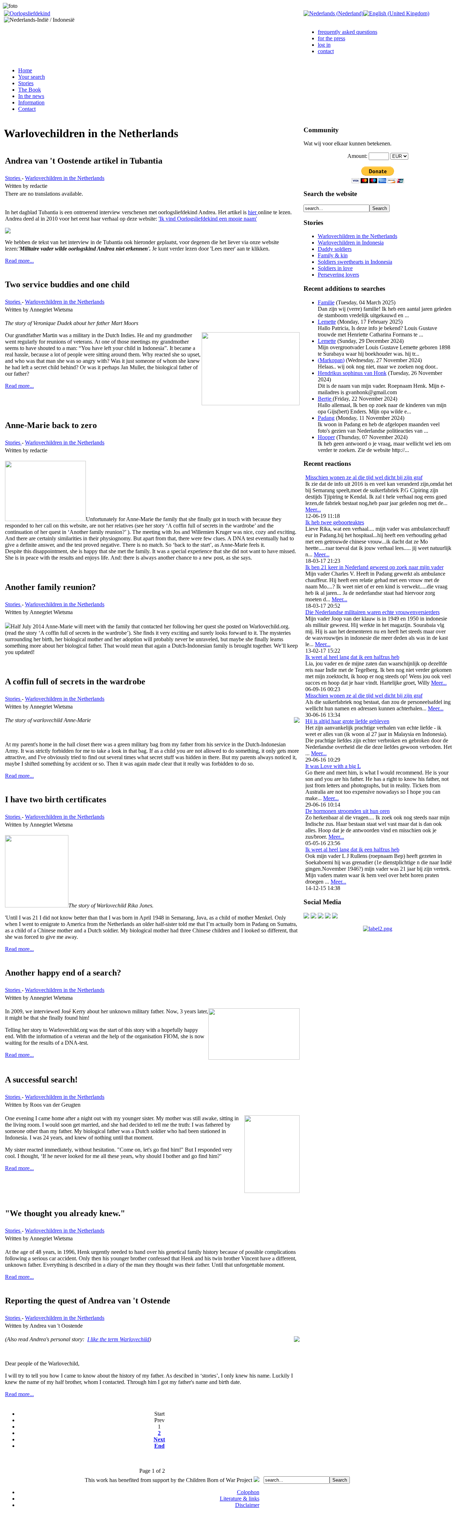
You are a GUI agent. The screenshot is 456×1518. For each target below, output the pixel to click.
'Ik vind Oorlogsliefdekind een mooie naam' (208, 219)
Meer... (313, 509)
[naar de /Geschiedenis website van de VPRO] (335, 917)
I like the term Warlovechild (118, 1339)
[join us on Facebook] (313, 917)
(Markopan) (331, 360)
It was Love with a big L (333, 766)
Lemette (327, 322)
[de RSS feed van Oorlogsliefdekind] (320, 917)
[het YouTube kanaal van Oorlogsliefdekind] (306, 917)
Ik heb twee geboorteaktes (334, 522)
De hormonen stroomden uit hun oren (347, 811)
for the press (331, 38)
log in (324, 45)
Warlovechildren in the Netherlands (64, 178)
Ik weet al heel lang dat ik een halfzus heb (352, 657)
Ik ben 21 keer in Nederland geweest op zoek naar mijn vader (374, 567)
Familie (326, 302)
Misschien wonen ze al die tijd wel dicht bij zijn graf (364, 477)
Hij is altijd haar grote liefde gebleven (347, 721)
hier (253, 212)
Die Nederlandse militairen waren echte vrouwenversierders (372, 612)
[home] (27, 13)
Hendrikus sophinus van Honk (352, 373)
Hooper (326, 437)
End (159, 1446)
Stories (13, 178)
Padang (326, 418)
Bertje (325, 399)
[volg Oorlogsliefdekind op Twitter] (328, 917)
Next (159, 1439)
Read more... (19, 261)
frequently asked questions (347, 32)
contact (326, 51)
